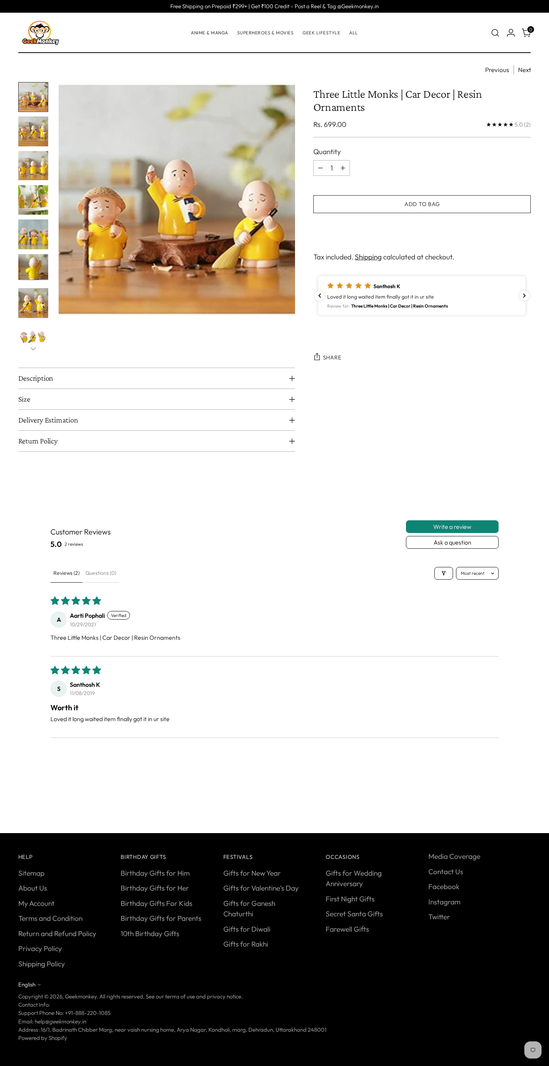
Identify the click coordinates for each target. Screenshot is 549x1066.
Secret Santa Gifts (354, 913)
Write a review (452, 526)
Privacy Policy (40, 948)
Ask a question (452, 542)
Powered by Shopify (42, 1037)
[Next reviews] (524, 295)
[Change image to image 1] (33, 97)
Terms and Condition (50, 918)
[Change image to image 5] (33, 234)
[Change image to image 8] (33, 337)
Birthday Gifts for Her (155, 887)
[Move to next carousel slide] (524, 800)
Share (332, 357)
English (26, 984)
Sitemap (31, 873)
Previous (497, 70)
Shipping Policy (41, 963)
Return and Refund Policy (57, 933)
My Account (36, 903)
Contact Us (445, 871)
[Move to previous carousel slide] (507, 800)
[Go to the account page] (510, 32)
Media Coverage (454, 856)
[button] (421, 295)
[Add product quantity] (343, 167)
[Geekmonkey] (40, 33)
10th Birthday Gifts (150, 933)
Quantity (327, 151)
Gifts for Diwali (246, 929)
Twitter (439, 916)
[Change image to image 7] (33, 303)
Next (524, 70)
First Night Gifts (350, 898)
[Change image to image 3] (33, 166)
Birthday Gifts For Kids (156, 903)
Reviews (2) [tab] (66, 573)
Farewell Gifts (347, 929)
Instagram (444, 901)
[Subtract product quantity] (320, 167)
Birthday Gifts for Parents (161, 918)
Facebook (443, 886)
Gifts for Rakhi (245, 943)
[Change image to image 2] (33, 131)
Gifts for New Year (252, 873)
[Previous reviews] (320, 295)
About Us (32, 887)
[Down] (33, 348)
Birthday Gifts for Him (155, 873)
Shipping (368, 256)
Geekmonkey (81, 996)
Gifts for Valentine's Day (261, 887)
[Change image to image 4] (33, 200)
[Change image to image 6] (33, 269)
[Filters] (443, 573)
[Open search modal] (495, 32)
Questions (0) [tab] (101, 573)
